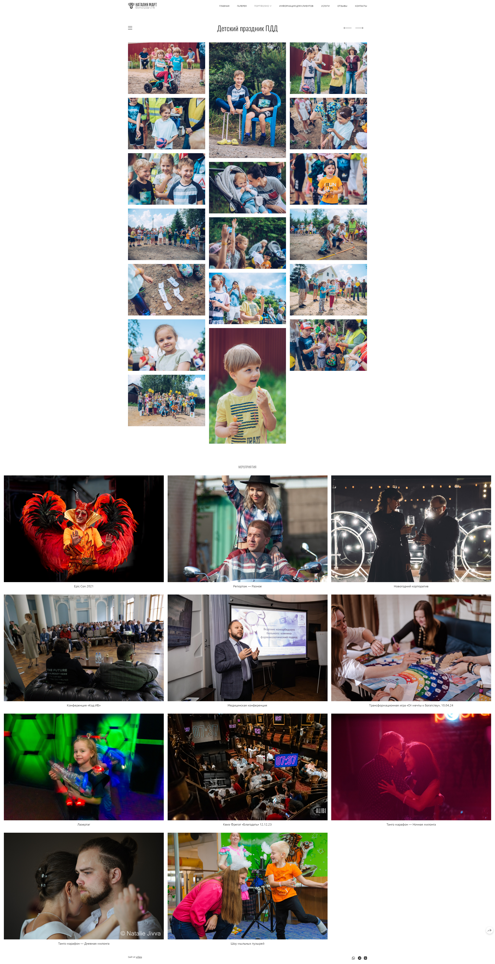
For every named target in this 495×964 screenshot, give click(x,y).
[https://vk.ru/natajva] (365, 958)
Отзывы (342, 5)
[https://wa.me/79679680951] (353, 958)
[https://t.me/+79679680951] (359, 958)
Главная (224, 5)
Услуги (325, 5)
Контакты (361, 5)
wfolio (139, 956)
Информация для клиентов (296, 5)
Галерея (242, 5)
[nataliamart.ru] (142, 6)
